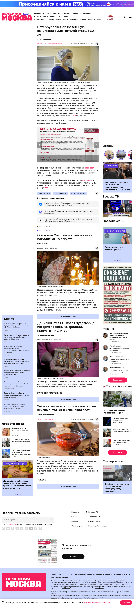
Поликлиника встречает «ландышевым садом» (114, 411)
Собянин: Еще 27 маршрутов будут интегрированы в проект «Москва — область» (16, 326)
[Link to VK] (8, 528)
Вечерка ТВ (39, 13)
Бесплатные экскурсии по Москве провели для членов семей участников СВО (17, 373)
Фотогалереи (76, 526)
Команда (117, 574)
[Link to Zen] (17, 528)
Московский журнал (61, 13)
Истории (109, 145)
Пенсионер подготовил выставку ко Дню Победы (122, 442)
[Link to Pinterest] (40, 528)
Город (6, 330)
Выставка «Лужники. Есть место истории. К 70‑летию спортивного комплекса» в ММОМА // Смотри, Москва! (109, 154)
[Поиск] (118, 17)
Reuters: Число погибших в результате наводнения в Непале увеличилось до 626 (17, 395)
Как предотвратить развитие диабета (117, 235)
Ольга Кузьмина (116, 346)
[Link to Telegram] (26, 528)
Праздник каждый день (15, 463)
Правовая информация (59, 577)
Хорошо (126, 602)
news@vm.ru (99, 588)
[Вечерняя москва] (24, 582)
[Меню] (130, 17)
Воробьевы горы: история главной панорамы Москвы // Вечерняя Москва (121, 154)
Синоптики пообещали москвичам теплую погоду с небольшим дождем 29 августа (17, 337)
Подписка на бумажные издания (79, 574)
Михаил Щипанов (116, 357)
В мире (6, 400)
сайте (73, 115)
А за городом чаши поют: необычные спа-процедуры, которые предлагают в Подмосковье (117, 186)
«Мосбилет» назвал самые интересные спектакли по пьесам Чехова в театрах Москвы (16, 361)
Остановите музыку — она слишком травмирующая (119, 371)
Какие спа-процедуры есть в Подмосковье (117, 170)
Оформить (73, 557)
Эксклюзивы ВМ (40, 19)
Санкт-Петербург (78, 193)
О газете (54, 574)
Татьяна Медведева (45, 335)
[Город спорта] (110, 17)
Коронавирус (60, 193)
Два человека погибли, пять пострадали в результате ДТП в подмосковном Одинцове (16, 384)
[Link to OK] (12, 528)
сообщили (87, 180)
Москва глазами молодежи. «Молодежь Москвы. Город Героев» (117, 208)
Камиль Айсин (43, 244)
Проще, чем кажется (115, 231)
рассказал (89, 168)
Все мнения (117, 380)
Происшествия (9, 388)
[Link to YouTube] (21, 528)
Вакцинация (44, 193)
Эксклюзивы (111, 166)
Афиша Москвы (55, 19)
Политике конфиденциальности (96, 602)
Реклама (62, 574)
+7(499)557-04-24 (124, 586)
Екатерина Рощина (117, 367)
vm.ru (118, 584)
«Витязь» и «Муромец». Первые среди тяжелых (122, 431)
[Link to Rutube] (35, 528)
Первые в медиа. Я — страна (74, 19)
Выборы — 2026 (94, 19)
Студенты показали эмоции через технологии (120, 421)
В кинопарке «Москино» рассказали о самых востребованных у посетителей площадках (16, 349)
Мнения (108, 328)
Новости (37, 16)
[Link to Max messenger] (3, 528)
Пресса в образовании (81, 13)
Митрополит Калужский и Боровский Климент (119, 334)
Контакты (126, 574)
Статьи (74, 517)
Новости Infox (13, 423)
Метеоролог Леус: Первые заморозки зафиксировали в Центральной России (15, 406)
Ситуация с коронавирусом (52, 44)
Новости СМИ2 (43, 230)
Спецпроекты (62, 16)
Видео (52, 16)
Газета (48, 13)
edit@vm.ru (66, 588)
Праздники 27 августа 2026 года (17, 469)
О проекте (117, 452)
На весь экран (89, 129)
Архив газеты (94, 517)
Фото (45, 16)
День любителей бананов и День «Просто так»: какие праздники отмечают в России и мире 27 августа (17, 484)
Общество (8, 411)
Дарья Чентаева (44, 39)
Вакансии (109, 574)
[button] (5, 469)
